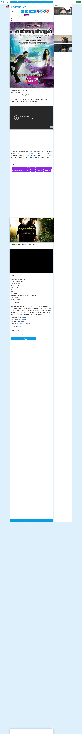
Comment (32, 11)
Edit (22, 11)
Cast (33, 170)
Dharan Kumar (38, 288)
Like (27, 11)
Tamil (36, 20)
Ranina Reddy (22, 302)
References (47, 170)
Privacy (24, 502)
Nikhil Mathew (22, 300)
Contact (28, 502)
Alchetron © (35, 502)
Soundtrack (39, 170)
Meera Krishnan (33, 157)
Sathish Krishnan (18, 94)
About (14, 502)
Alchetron (5, 2)
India (17, 20)
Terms (20, 502)
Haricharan (21, 306)
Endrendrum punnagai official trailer (21, 170)
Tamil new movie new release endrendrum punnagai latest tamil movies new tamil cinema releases (31, 168)
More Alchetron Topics (16, 308)
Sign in (78, 2)
